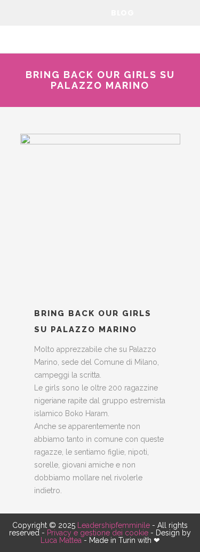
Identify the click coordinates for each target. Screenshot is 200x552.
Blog (122, 13)
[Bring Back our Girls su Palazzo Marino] (100, 214)
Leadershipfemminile (113, 525)
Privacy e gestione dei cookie (97, 532)
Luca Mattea (61, 540)
